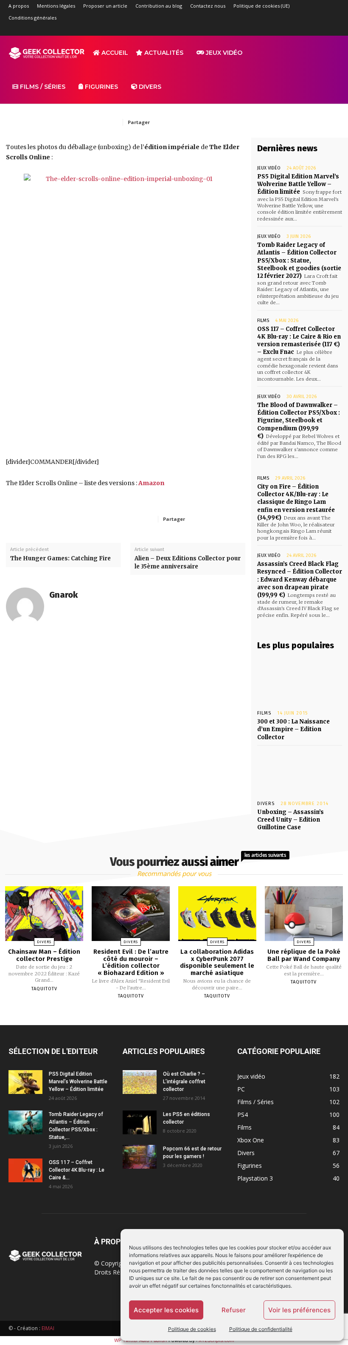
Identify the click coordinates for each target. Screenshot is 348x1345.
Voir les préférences (299, 1310)
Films (263, 320)
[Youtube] (333, 30)
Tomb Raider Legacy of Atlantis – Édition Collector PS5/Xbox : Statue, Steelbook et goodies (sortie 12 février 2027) (299, 260)
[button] (329, 53)
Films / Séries (41, 86)
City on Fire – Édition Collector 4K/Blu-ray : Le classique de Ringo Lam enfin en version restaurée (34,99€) (296, 502)
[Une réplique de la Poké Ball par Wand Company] (304, 913)
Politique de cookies (192, 1329)
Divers (149, 86)
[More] (230, 518)
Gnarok (63, 595)
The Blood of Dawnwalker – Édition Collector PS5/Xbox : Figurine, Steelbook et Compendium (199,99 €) (298, 420)
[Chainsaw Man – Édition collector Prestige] (44, 913)
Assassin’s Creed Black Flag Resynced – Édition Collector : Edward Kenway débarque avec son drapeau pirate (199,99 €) (299, 579)
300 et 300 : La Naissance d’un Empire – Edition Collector (293, 729)
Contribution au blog (158, 6)
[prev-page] (163, 1015)
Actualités (163, 53)
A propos (18, 6)
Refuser (234, 1310)
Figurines (100, 86)
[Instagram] (277, 30)
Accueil (114, 53)
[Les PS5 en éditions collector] (140, 1122)
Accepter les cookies (166, 1310)
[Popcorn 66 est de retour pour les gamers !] (140, 1157)
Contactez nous (207, 6)
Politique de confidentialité (260, 1329)
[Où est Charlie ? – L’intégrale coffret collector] (140, 1082)
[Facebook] (263, 30)
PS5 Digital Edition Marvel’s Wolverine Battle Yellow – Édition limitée (298, 184)
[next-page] (181, 1015)
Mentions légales (56, 6)
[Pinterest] (213, 121)
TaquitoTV (44, 989)
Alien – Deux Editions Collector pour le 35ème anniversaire (188, 562)
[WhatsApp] (233, 121)
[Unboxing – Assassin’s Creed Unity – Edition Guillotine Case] (299, 771)
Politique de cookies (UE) (261, 6)
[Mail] (291, 30)
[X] (319, 30)
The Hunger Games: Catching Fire (60, 558)
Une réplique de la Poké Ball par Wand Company (303, 955)
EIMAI (48, 1328)
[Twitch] (305, 30)
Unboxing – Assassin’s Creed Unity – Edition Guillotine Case (290, 819)
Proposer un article (105, 6)
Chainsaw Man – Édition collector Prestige (44, 955)
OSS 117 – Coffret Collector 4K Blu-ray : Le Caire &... (76, 1170)
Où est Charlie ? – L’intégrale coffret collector (184, 1081)
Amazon (151, 483)
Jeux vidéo (223, 53)
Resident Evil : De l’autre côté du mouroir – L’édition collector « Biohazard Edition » (130, 962)
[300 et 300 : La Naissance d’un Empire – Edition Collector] (299, 680)
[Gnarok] (25, 607)
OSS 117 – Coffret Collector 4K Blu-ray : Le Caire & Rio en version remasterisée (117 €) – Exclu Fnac (299, 340)
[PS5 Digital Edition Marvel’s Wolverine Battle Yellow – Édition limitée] (25, 1082)
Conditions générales (32, 17)
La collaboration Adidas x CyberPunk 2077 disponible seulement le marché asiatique (217, 962)
